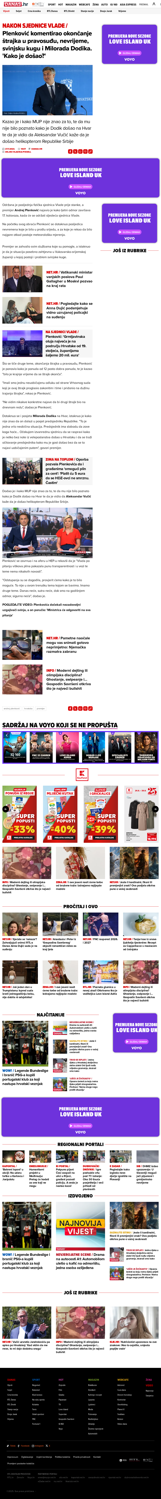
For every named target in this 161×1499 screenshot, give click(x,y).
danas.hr (36, 149)
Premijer (41, 708)
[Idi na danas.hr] (16, 4)
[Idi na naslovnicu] (38, 7)
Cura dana (121, 1389)
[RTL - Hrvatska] (134, 1460)
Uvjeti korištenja (44, 1456)
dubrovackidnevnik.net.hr (136, 1477)
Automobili (92, 1433)
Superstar (63, 1414)
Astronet (121, 1385)
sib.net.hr (63, 1477)
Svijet (19, 11)
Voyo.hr (31, 1477)
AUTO (104, 4)
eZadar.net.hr (44, 1481)
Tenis (34, 1409)
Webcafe (84, 4)
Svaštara (120, 1414)
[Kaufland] (80, 775)
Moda (90, 1409)
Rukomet (36, 1389)
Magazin (71, 4)
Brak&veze (92, 1385)
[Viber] (85, 151)
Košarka (35, 1404)
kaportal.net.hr (78, 1477)
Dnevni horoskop (124, 1394)
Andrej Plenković (12, 708)
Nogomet (36, 1385)
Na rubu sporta (38, 1399)
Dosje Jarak (106, 11)
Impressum (12, 1456)
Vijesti (6, 11)
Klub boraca (37, 1394)
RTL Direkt (69, 11)
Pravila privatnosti (81, 1456)
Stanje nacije (87, 11)
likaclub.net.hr (72, 1481)
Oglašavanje (27, 1456)
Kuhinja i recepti (95, 1394)
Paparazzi (62, 1399)
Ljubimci (91, 1404)
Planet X (120, 1409)
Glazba (61, 1394)
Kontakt (97, 1456)
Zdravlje (91, 1423)
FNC (34, 1418)
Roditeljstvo (93, 1418)
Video (149, 1385)
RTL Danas (52, 11)
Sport (52, 4)
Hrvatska (28, 708)
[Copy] (90, 151)
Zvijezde (62, 1385)
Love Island (63, 1409)
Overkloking (122, 1404)
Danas (11, 1380)
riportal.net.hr (114, 1477)
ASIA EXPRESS (128, 4)
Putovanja (92, 1414)
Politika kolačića (62, 1456)
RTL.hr (10, 1477)
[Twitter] (75, 151)
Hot (60, 4)
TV (60, 1404)
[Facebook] (70, 151)
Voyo (61, 1428)
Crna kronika (34, 11)
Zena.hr (20, 1477)
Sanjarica (149, 1395)
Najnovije (150, 1390)
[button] (6, 735)
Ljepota (91, 1399)
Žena (96, 4)
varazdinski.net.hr (96, 1477)
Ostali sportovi (38, 1414)
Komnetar (121, 1399)
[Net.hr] (148, 1460)
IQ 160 (113, 4)
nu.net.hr (58, 1481)
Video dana (122, 1423)
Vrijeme (122, 11)
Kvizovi (120, 1418)
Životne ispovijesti (95, 1428)
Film (60, 1389)
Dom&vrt (91, 1389)
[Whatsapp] (80, 151)
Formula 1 (36, 1423)
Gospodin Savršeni (66, 1418)
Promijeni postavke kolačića (20, 1463)
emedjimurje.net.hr (47, 1477)
